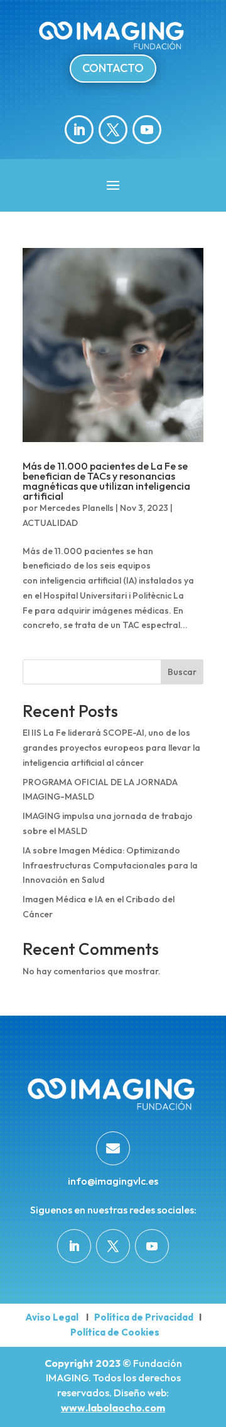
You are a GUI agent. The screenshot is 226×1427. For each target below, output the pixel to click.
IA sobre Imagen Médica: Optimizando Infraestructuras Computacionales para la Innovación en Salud (110, 865)
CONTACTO (113, 68)
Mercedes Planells (77, 507)
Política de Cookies (114, 1332)
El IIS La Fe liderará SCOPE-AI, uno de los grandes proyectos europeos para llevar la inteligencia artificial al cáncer (111, 747)
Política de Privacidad (142, 1317)
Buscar (182, 671)
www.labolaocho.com (113, 1407)
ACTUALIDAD (50, 522)
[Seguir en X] (113, 129)
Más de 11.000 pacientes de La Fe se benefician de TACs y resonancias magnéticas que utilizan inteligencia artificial (106, 481)
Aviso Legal (51, 1317)
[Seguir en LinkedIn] (79, 129)
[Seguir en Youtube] (146, 129)
